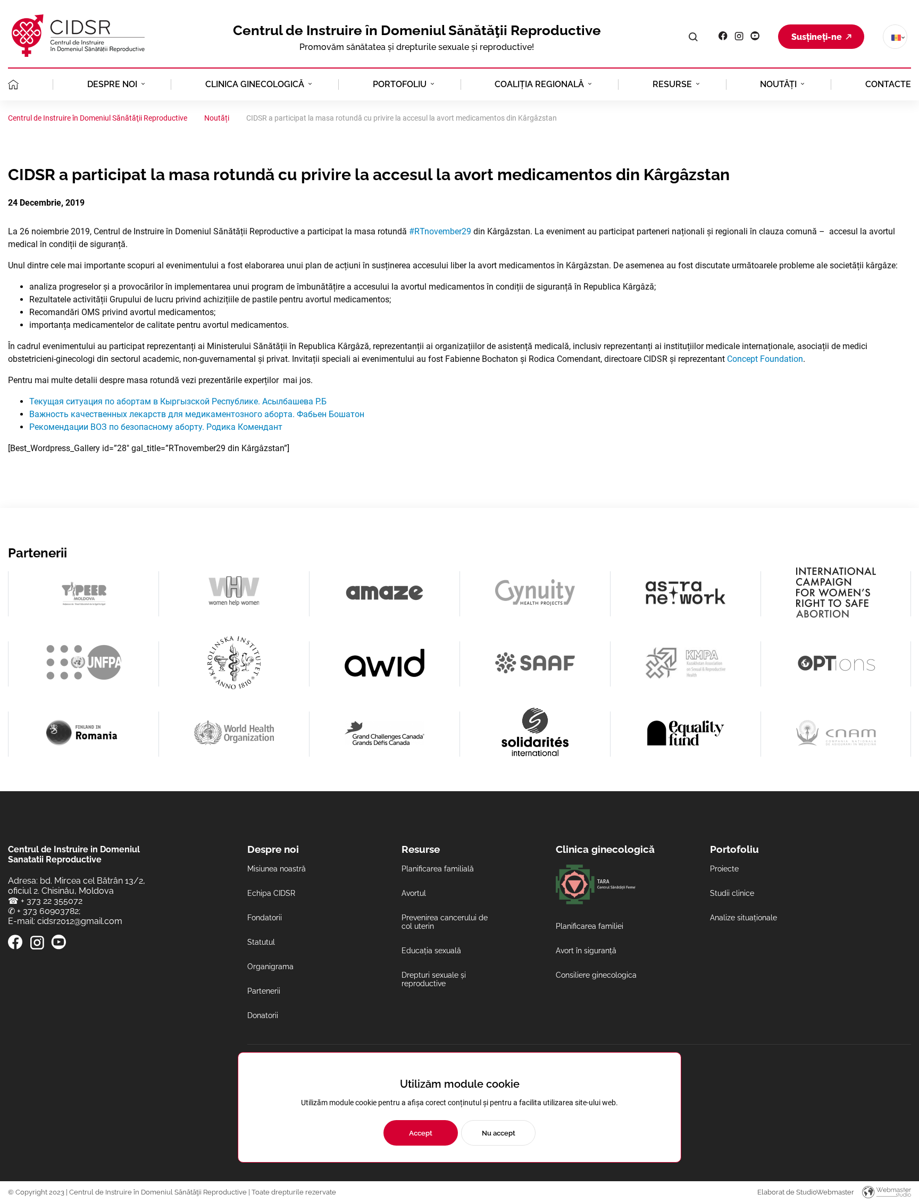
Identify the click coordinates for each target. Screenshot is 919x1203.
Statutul (261, 942)
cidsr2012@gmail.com (79, 921)
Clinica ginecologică (254, 84)
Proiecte (724, 869)
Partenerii (263, 991)
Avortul (414, 893)
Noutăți (778, 84)
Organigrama (270, 966)
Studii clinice (732, 893)
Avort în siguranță (586, 950)
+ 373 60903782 (48, 911)
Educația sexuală (431, 950)
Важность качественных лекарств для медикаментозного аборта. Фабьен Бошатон (196, 414)
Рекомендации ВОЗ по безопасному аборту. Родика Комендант (155, 427)
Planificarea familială (438, 869)
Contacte (888, 84)
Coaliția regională (539, 84)
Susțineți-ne (816, 37)
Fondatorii (264, 917)
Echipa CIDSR (271, 893)
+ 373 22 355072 (51, 901)
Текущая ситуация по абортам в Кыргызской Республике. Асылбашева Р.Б (178, 401)
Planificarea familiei (589, 926)
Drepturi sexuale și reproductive (434, 979)
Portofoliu (400, 84)
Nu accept (498, 1133)
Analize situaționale (743, 917)
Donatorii (262, 1015)
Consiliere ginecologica (596, 975)
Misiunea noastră (276, 869)
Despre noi (112, 84)
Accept (420, 1133)
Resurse (672, 84)
